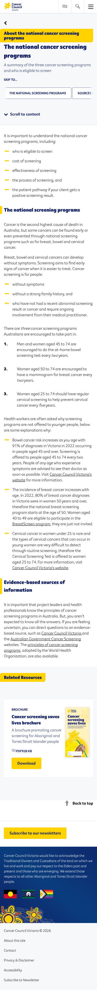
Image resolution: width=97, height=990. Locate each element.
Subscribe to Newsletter (21, 980)
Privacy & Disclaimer (19, 960)
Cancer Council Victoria (61, 633)
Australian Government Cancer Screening (46, 639)
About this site (14, 940)
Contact (10, 950)
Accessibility (13, 970)
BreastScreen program (31, 524)
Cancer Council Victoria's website (40, 567)
